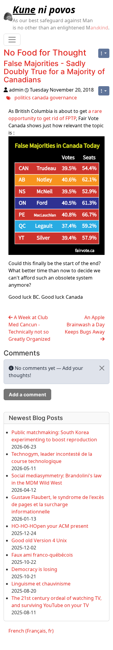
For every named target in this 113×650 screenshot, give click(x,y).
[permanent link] (46, 80)
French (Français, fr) (31, 630)
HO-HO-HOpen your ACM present (49, 526)
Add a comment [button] (27, 395)
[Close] (102, 368)
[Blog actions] (103, 53)
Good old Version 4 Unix (39, 540)
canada (40, 97)
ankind (99, 27)
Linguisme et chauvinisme (41, 583)
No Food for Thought (45, 52)
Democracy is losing (34, 569)
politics (22, 97)
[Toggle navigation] (12, 40)
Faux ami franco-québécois (42, 555)
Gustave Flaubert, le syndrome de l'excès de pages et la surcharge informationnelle (57, 504)
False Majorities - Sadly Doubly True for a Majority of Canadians (54, 71)
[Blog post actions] (103, 90)
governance (63, 97)
